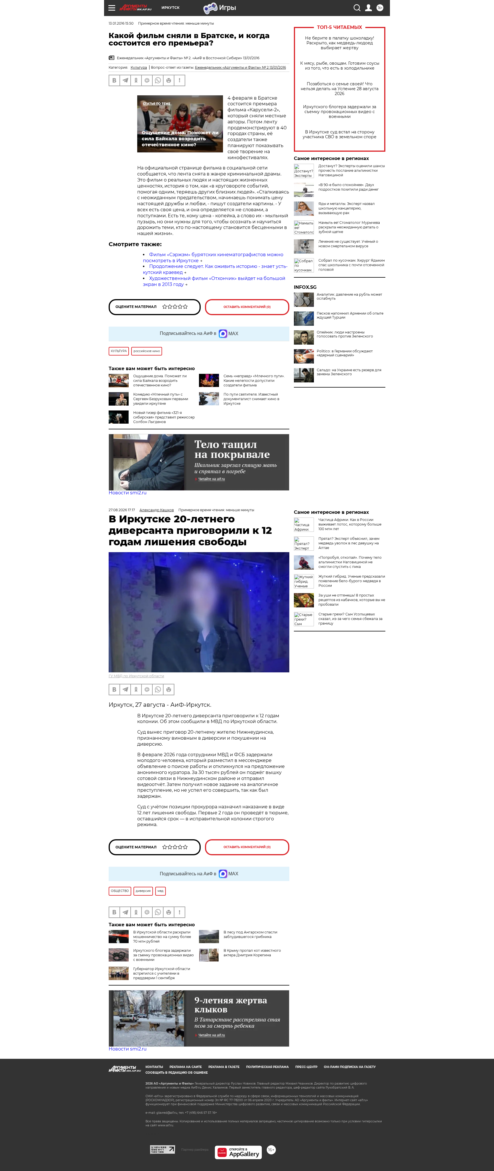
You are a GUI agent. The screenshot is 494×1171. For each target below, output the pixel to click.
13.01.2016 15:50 (121, 23)
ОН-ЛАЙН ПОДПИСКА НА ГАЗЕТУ (350, 1067)
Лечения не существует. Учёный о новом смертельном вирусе (348, 243)
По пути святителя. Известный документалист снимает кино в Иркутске (251, 399)
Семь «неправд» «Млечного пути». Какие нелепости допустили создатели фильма (254, 380)
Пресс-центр (306, 1067)
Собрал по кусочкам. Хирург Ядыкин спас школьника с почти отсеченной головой (351, 265)
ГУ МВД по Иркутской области (136, 676)
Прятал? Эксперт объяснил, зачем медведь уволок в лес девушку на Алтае (348, 543)
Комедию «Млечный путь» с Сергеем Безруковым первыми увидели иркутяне (160, 399)
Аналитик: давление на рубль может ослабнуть (349, 297)
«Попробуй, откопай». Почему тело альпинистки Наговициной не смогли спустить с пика (350, 562)
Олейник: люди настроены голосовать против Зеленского (345, 334)
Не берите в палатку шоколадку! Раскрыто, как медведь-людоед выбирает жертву (339, 43)
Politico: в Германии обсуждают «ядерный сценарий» (345, 353)
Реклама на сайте (186, 1067)
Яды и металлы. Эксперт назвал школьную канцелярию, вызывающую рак (346, 208)
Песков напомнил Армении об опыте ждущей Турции (350, 315)
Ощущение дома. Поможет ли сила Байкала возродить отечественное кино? (160, 380)
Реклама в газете (224, 1067)
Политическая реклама (267, 1067)
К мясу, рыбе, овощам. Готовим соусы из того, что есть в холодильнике (339, 66)
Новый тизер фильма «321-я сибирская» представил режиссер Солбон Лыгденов (164, 417)
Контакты (154, 1067)
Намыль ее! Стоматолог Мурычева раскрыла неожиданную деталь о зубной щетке (349, 227)
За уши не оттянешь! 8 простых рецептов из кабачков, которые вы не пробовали (351, 600)
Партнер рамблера (194, 1149)
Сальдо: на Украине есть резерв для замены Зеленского (349, 372)
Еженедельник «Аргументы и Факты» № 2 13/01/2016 (240, 67)
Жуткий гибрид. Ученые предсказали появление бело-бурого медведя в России (351, 581)
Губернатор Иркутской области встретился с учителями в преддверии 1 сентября (161, 973)
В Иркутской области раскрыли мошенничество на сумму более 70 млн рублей (162, 936)
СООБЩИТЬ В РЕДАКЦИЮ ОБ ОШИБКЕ (177, 1073)
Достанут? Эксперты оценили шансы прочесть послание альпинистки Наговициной (351, 170)
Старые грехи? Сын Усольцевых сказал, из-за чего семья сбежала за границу (350, 618)
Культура (139, 67)
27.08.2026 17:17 (122, 510)
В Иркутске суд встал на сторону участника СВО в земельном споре (340, 134)
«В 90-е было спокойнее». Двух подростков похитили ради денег (348, 187)
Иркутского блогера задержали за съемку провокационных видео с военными (339, 111)
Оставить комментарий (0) (247, 307)
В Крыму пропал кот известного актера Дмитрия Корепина (252, 952)
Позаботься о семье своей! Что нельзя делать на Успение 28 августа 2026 (340, 89)
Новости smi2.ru (128, 492)
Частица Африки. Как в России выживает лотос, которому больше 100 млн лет (349, 524)
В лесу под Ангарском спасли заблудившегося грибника (250, 934)
